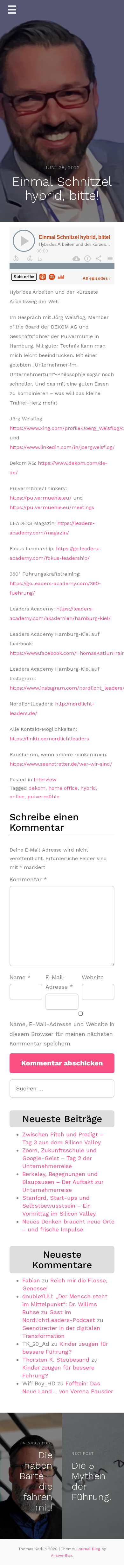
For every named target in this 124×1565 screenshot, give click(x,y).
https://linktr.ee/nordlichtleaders (49, 739)
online (17, 797)
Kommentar (28, 879)
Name (20, 977)
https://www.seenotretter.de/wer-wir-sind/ (61, 764)
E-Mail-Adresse (59, 982)
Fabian (31, 1280)
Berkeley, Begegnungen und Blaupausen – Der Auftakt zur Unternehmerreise (63, 1182)
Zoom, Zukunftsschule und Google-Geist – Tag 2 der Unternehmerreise (59, 1158)
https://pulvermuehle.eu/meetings (52, 507)
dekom (37, 788)
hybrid (88, 788)
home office (63, 788)
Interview (45, 779)
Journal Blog (88, 1549)
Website (93, 977)
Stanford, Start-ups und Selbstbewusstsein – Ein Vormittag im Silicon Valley (59, 1205)
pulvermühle (43, 797)
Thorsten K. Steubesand (55, 1359)
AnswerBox (61, 1555)
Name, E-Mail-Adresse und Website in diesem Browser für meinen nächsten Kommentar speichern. (62, 1034)
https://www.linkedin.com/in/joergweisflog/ (62, 447)
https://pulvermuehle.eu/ (41, 498)
